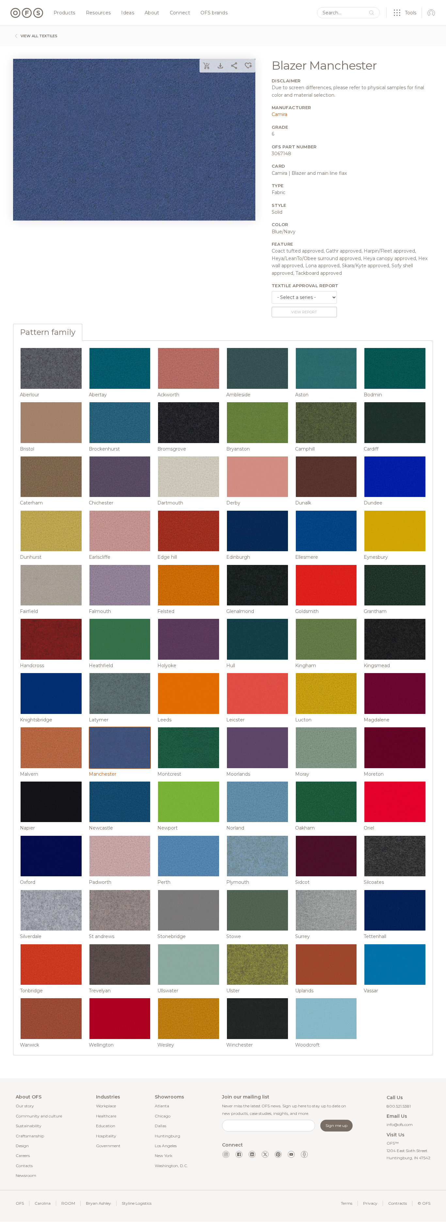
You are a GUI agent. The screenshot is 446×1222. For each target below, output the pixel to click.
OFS (20, 1203)
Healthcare (106, 1116)
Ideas (127, 13)
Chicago (162, 1116)
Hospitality (106, 1135)
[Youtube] (291, 1154)
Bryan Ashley (98, 1203)
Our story (25, 1105)
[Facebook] (239, 1154)
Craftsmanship (30, 1135)
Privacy (370, 1203)
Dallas (160, 1125)
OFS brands (214, 13)
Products (64, 13)
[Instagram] (226, 1154)
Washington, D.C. (171, 1165)
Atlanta (162, 1105)
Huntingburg (167, 1135)
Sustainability (28, 1125)
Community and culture (39, 1116)
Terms (346, 1203)
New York (163, 1155)
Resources (98, 13)
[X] (265, 1154)
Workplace (106, 1105)
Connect (180, 13)
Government (108, 1145)
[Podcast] (304, 1154)
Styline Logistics (136, 1203)
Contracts (397, 1203)
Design (22, 1145)
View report (304, 312)
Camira (279, 114)
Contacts (24, 1165)
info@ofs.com (400, 1124)
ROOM (68, 1203)
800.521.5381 (399, 1106)
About (152, 13)
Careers (23, 1155)
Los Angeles (166, 1145)
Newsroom (26, 1175)
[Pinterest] (278, 1154)
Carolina (43, 1203)
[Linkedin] (252, 1154)
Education (105, 1125)
